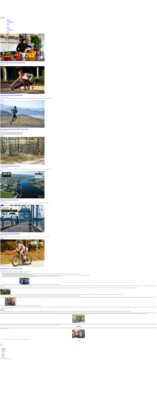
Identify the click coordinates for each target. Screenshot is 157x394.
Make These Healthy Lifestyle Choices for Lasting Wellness (12, 62)
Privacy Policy (4, 351)
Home (8, 27)
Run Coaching (10, 29)
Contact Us (8, 32)
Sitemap (3, 350)
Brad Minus (2, 167)
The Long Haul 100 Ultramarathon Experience (10, 165)
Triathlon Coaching (11, 30)
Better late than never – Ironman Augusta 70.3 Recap (11, 268)
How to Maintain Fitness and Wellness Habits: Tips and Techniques (14, 129)
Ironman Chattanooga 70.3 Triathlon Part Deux (10, 233)
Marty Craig (2, 64)
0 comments (9, 270)
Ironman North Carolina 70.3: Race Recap (9, 199)
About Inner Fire (9, 28)
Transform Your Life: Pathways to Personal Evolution (11, 95)
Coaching (3, 349)
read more (1, 65)
